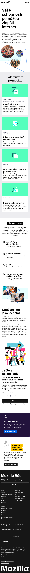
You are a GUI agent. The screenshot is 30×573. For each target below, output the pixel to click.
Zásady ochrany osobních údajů (8, 554)
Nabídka (26, 2)
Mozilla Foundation (20, 547)
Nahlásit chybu (20, 496)
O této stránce (5, 563)
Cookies (3, 556)
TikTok (20, 525)
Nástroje (4, 513)
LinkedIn (18, 525)
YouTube (18, 529)
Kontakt (3, 503)
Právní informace (5, 559)
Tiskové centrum (6, 494)
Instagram (16, 525)
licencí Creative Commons (7, 552)
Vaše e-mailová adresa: (9, 393)
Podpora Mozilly (10, 431)
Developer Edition (6, 508)
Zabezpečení (19, 500)
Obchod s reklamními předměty (7, 499)
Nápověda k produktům (19, 493)
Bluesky (13, 525)
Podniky (3, 510)
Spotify (22, 525)
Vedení (3, 492)
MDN (2, 515)
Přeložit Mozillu (20, 498)
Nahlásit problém (10, 464)
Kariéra (3, 497)
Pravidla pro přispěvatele (7, 561)
